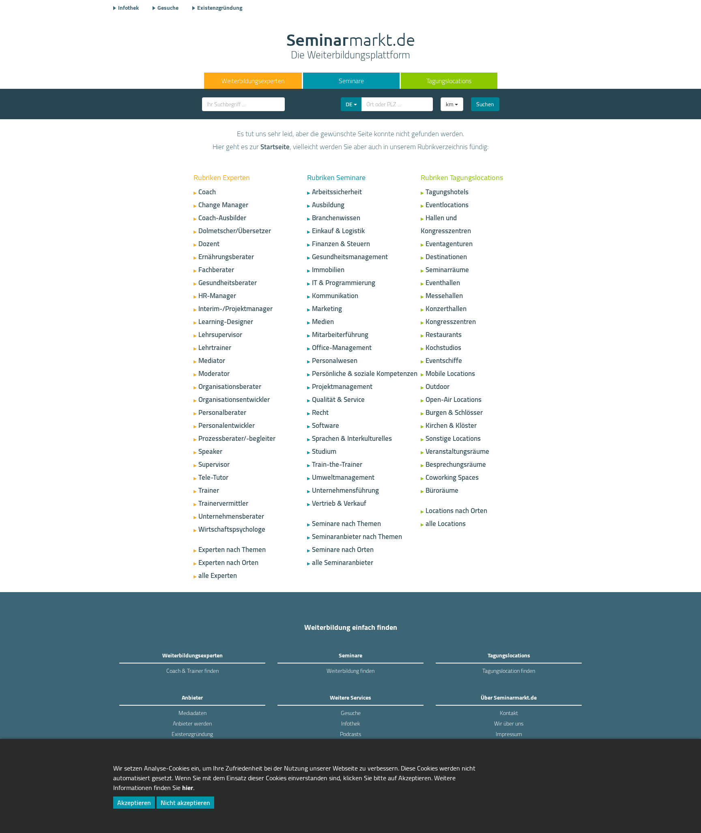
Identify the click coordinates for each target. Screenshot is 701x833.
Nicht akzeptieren (185, 803)
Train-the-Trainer (337, 464)
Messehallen (444, 295)
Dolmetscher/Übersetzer (234, 230)
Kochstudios (443, 347)
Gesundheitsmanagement (350, 256)
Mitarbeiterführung (340, 334)
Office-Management (342, 347)
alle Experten (217, 575)
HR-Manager (217, 295)
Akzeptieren (134, 803)
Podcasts (350, 734)
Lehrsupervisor (220, 334)
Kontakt (509, 713)
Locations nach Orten (456, 510)
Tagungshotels (447, 191)
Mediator (211, 360)
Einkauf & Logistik (338, 230)
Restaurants (444, 334)
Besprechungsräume (456, 464)
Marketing (327, 308)
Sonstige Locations (453, 438)
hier (187, 787)
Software (325, 425)
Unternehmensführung (345, 490)
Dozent (208, 243)
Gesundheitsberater (227, 282)
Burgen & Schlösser (454, 412)
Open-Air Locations (454, 399)
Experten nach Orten (228, 562)
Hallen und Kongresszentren (446, 224)
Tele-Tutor (213, 477)
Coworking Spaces (452, 477)
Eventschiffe (444, 360)
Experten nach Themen (232, 549)
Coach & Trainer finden (192, 671)
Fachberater (216, 269)
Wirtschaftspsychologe (231, 529)
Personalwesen (334, 360)
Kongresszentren (451, 321)
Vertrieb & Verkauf (339, 503)
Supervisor (214, 464)
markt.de (350, 47)
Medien (323, 321)
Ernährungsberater (226, 256)
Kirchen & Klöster (451, 425)
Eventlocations (447, 204)
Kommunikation (335, 295)
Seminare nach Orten (343, 549)
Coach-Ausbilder (222, 217)
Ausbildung (328, 204)
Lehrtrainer (214, 347)
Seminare (351, 81)
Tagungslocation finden (508, 671)
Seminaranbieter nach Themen (357, 536)
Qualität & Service (338, 399)
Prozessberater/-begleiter (236, 438)
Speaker (210, 451)
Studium (324, 451)
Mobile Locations (450, 373)
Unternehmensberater (231, 516)
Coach (207, 191)
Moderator (214, 373)
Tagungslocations (448, 81)
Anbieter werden (192, 723)
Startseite (275, 146)
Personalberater (222, 412)
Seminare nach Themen (346, 523)
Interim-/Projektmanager (235, 308)
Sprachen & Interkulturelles (352, 438)
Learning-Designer (225, 321)
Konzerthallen (446, 308)
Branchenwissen (336, 217)
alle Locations (446, 523)
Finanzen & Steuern (341, 243)
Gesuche (167, 8)
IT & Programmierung (343, 282)
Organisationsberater (229, 386)
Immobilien (328, 269)
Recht (320, 412)
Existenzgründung (219, 8)
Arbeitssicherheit (337, 191)
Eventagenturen (449, 243)
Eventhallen (443, 282)
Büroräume (442, 490)
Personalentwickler (226, 425)
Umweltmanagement (343, 477)
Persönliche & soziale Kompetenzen (364, 373)
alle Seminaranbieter (342, 562)
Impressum (509, 734)
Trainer (208, 490)
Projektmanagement (342, 386)
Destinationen (446, 256)
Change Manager (223, 204)
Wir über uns (508, 723)
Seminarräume (447, 269)
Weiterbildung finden (350, 671)
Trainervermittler (223, 503)
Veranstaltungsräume (457, 451)
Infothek (128, 8)
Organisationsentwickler (234, 399)
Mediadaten (192, 713)
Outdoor (437, 386)
